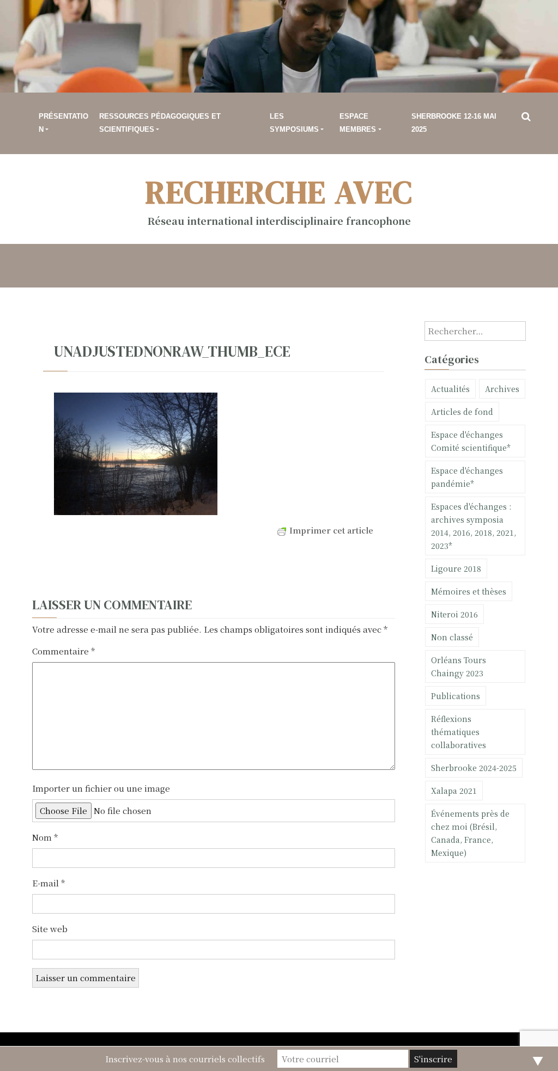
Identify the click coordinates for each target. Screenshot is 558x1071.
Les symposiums (294, 122)
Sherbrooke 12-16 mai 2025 (453, 122)
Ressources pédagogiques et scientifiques (160, 122)
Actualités (450, 388)
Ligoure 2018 (456, 568)
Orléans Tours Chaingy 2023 (458, 666)
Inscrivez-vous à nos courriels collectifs (185, 1058)
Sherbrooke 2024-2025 (474, 767)
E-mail (48, 883)
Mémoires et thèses (468, 591)
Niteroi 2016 (454, 614)
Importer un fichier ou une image (101, 788)
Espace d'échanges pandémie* (467, 477)
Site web (50, 928)
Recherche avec (279, 191)
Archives (502, 388)
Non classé (452, 637)
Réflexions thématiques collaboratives (458, 731)
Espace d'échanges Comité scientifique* (471, 441)
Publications (455, 695)
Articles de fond (462, 411)
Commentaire (63, 651)
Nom (45, 837)
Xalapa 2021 (454, 790)
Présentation (63, 122)
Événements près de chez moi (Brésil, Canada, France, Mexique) (470, 833)
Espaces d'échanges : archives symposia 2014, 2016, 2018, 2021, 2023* (473, 526)
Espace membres (357, 122)
